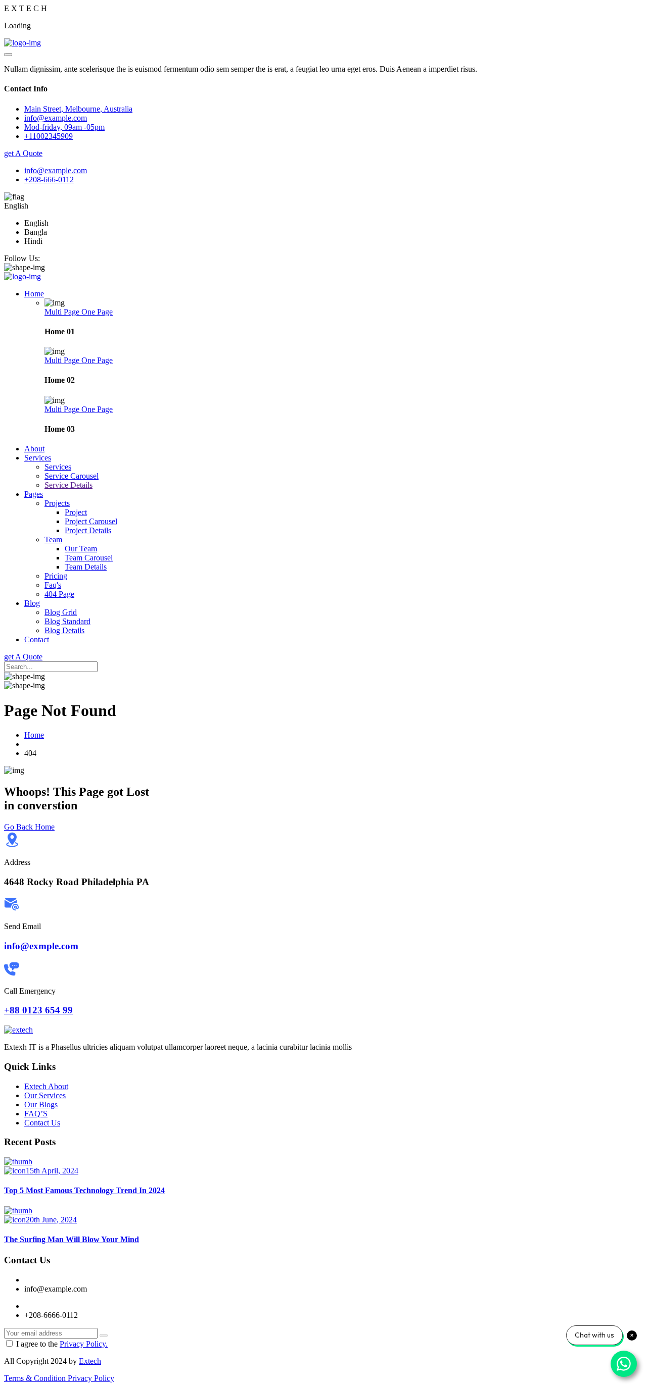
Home (34, 293)
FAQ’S (36, 1113)
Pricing (55, 576)
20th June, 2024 (51, 1219)
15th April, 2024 (52, 1170)
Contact (36, 639)
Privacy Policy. (84, 1344)
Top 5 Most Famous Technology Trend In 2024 (84, 1190)
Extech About (46, 1086)
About (34, 448)
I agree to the (62, 1344)
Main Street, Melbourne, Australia (78, 109)
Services (37, 457)
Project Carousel (91, 521)
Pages (33, 494)
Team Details (86, 566)
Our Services (45, 1095)
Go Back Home (29, 827)
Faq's (52, 585)
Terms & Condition (36, 1378)
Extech (90, 1361)
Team (53, 539)
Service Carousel (71, 476)
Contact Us (42, 1122)
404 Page (59, 594)
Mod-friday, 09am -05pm (64, 127)
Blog (32, 603)
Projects (57, 503)
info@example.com (55, 170)
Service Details (68, 485)
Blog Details (64, 630)
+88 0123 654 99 (38, 1010)
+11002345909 (48, 136)
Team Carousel (89, 557)
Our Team (81, 548)
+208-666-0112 (49, 179)
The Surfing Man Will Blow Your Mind (71, 1239)
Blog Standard (67, 621)
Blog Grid (60, 612)
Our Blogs (41, 1104)
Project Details (88, 530)
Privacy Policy (91, 1378)
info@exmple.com (41, 946)
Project (76, 512)
